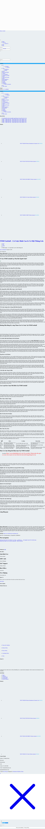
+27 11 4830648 (6, 89)
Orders (3, 675)
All (2, 65)
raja (0, 249)
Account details (5, 677)
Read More (2, 581)
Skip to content (2, 30)
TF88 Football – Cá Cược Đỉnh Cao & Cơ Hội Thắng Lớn (21, 241)
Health (3, 78)
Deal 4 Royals (5, 771)
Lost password (4, 678)
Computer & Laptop (5, 75)
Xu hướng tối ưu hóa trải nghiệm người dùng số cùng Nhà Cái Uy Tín (14, 118)
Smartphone (4, 83)
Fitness (3, 76)
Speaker (5, 70)
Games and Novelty (5, 77)
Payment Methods (5, 679)
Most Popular (4, 80)
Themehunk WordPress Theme (18, 771)
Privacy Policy (26, 827)
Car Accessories (5, 74)
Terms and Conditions (20, 827)
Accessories (6, 66)
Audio (3, 68)
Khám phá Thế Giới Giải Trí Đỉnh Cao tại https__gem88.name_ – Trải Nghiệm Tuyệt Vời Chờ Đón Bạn (18, 540)
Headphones (6, 69)
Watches (8, 67)
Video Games (4, 86)
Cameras (3, 73)
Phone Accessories (7, 84)
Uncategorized (4, 249)
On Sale (3, 81)
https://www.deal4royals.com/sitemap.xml (11, 533)
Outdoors (3, 82)
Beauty (3, 71)
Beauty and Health (5, 72)
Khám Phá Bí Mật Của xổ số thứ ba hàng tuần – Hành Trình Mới (11, 541)
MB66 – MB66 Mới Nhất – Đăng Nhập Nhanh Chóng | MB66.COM (14, 119)
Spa (3, 85)
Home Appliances (5, 79)
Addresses (4, 676)
